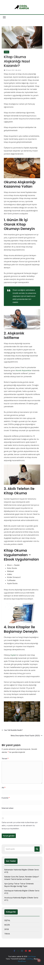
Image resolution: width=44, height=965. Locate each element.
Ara (37, 849)
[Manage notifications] (39, 960)
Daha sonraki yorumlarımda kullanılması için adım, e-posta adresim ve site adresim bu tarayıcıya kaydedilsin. (20, 825)
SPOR (6, 929)
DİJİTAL (7, 920)
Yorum (5, 758)
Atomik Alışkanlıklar (23, 370)
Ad (3, 787)
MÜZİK (7, 925)
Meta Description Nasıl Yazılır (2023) (25, 735)
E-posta (6, 798)
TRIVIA (6, 52)
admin (19, 70)
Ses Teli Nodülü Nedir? (13, 730)
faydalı (13, 655)
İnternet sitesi (7, 808)
